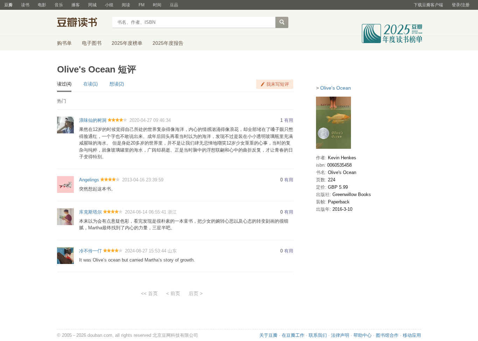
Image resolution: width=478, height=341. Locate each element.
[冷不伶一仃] (65, 255)
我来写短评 (277, 84)
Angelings (89, 179)
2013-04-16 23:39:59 (142, 179)
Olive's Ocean (335, 88)
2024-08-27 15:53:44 (145, 250)
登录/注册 (461, 4)
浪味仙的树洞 (92, 120)
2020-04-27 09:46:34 (150, 120)
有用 (288, 120)
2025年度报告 (168, 43)
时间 (157, 4)
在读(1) (90, 83)
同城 (92, 4)
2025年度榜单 (127, 43)
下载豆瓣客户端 (428, 4)
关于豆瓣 (268, 335)
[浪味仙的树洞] (65, 124)
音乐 (59, 4)
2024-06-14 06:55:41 (145, 212)
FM (142, 4)
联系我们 (318, 335)
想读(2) (117, 83)
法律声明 (340, 335)
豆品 (174, 4)
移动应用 (412, 335)
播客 (75, 4)
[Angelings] (65, 184)
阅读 (126, 4)
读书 (25, 4)
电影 (42, 4)
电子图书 (91, 43)
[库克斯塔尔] (65, 216)
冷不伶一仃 (90, 250)
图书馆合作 (387, 335)
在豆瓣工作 (293, 335)
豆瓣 (8, 4)
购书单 (64, 43)
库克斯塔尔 (90, 212)
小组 (109, 4)
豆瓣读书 (82, 23)
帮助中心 (362, 335)
